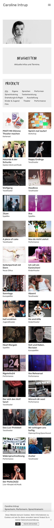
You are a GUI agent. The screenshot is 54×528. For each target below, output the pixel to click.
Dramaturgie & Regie (14, 98)
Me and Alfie (34, 319)
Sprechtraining (11, 94)
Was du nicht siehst (38, 239)
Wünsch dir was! (36, 399)
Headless (33, 188)
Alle (6, 91)
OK (18, 524)
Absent (32, 293)
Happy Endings (36, 159)
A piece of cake (10, 239)
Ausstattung (32, 98)
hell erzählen (9, 319)
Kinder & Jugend (12, 101)
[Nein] (51, 520)
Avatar (31, 456)
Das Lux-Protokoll (12, 427)
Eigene (15, 91)
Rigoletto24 (9, 373)
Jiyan (6, 213)
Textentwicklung (29, 94)
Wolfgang (7, 188)
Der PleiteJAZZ (10, 481)
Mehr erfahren (30, 524)
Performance (40, 101)
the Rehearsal (35, 373)
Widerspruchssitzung (13, 456)
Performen (39, 91)
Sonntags (8, 293)
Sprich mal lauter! (37, 131)
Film (7, 104)
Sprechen (26, 91)
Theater (26, 101)
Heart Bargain (10, 345)
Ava (30, 213)
